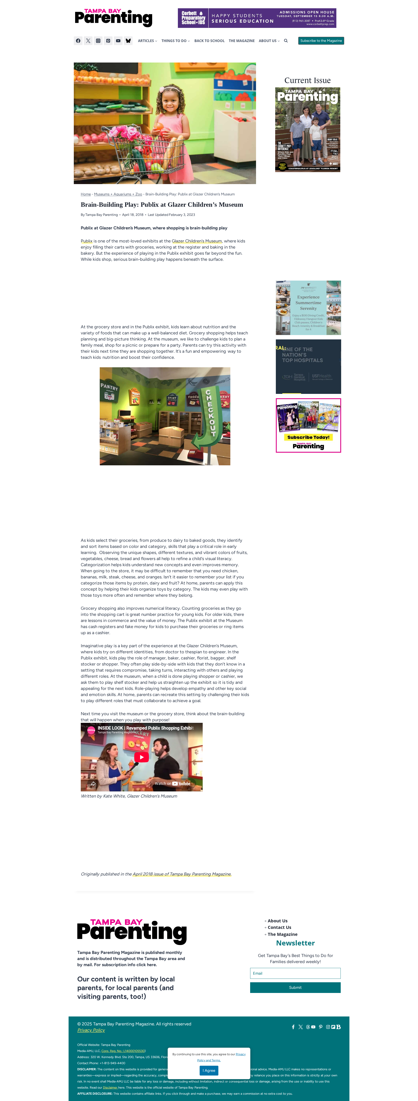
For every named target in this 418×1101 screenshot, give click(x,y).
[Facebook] (78, 40)
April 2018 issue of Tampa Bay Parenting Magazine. (181, 874)
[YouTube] (118, 40)
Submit (295, 987)
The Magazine (242, 40)
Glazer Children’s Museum (197, 241)
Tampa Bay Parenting (101, 215)
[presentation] (307, 129)
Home (86, 194)
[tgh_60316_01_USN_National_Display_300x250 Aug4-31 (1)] (310, 366)
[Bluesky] (128, 40)
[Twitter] (88, 40)
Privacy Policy (91, 1030)
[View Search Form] (286, 41)
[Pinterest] (108, 40)
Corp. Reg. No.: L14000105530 (123, 1051)
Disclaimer (110, 1087)
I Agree (209, 1070)
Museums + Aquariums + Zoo (118, 194)
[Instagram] (98, 40)
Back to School (209, 40)
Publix (87, 241)
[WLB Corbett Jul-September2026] (257, 18)
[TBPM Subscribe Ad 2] (310, 425)
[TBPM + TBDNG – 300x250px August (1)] (310, 308)
